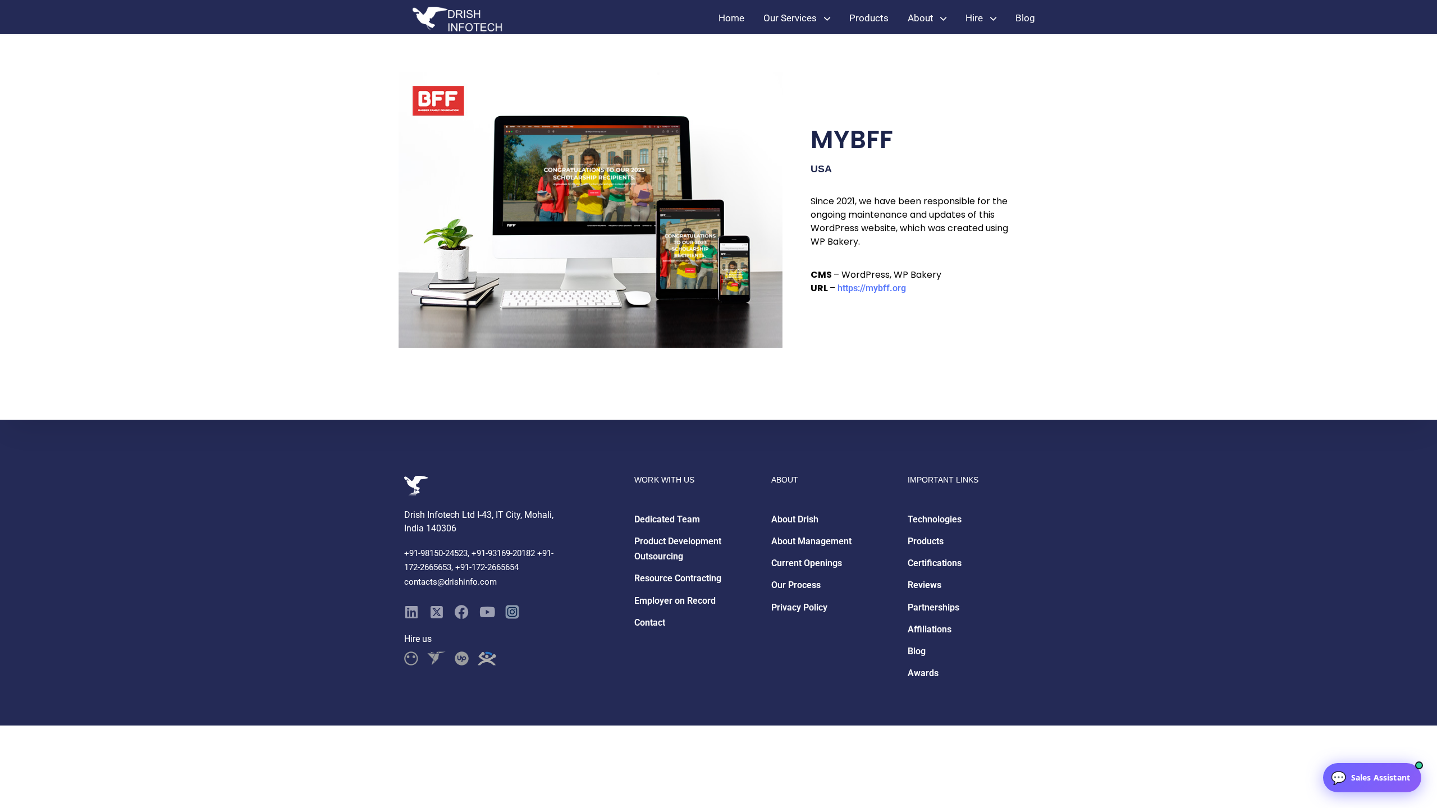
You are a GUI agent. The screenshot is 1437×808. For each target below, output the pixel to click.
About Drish (794, 519)
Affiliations (929, 629)
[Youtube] (487, 612)
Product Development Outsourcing (677, 549)
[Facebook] (462, 612)
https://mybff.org (872, 288)
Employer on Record (675, 600)
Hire (974, 18)
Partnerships (933, 607)
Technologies (935, 519)
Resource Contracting (677, 578)
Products (869, 18)
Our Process (796, 585)
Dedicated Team (667, 519)
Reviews (924, 585)
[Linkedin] (411, 612)
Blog (1025, 18)
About (920, 18)
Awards (923, 673)
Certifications (935, 563)
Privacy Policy (799, 607)
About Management (811, 541)
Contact (649, 622)
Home (731, 18)
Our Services (790, 18)
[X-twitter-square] (436, 612)
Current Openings (806, 563)
